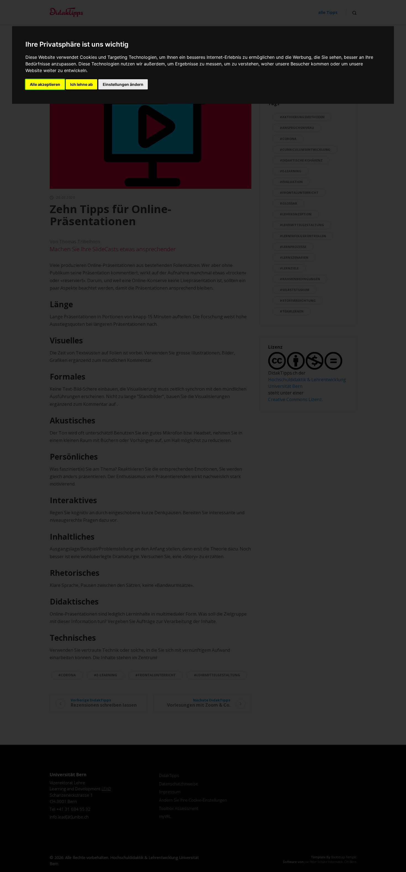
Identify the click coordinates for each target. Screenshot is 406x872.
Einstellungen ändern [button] (123, 84)
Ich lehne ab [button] (81, 84)
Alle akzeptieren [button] (45, 84)
